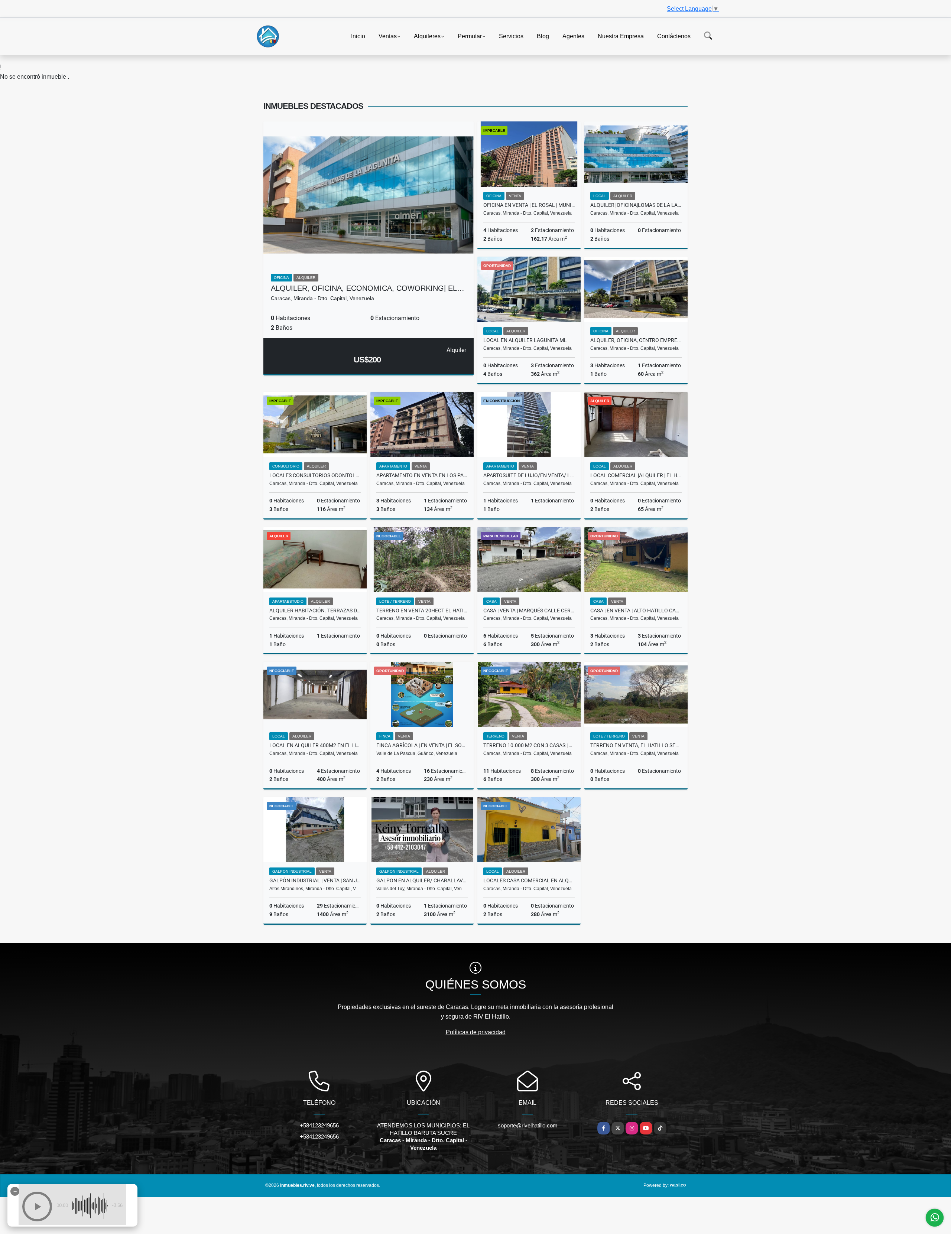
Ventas (388, 36)
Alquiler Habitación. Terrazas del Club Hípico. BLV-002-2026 (315, 610)
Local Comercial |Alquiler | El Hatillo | (636, 475)
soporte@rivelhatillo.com (528, 1125)
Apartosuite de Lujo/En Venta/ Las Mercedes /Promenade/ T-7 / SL (529, 475)
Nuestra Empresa (621, 36)
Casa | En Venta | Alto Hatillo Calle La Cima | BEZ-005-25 (636, 610)
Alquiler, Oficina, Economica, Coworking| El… (367, 288)
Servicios (511, 36)
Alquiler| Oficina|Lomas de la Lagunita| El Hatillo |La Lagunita (636, 205)
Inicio (358, 36)
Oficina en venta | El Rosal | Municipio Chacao (529, 205)
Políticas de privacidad (476, 1032)
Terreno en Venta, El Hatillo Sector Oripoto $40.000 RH (636, 745)
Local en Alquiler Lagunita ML (525, 340)
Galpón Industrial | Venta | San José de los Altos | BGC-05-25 (315, 880)
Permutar (470, 36)
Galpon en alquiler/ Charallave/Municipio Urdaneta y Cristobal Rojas (422, 880)
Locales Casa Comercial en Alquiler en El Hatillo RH (529, 880)
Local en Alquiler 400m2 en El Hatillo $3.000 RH (315, 745)
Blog (543, 36)
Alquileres (427, 36)
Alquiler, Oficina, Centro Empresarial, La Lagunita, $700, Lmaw (636, 340)
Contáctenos (674, 36)
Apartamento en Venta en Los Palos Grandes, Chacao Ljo (422, 475)
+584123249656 (319, 1125)
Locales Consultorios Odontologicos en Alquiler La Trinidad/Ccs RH (315, 475)
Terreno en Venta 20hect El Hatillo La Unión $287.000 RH (422, 610)
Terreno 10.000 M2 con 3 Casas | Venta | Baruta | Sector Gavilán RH (529, 745)
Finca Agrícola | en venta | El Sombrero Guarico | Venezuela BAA (422, 745)
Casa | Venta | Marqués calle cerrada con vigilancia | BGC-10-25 (529, 610)
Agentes (573, 36)
